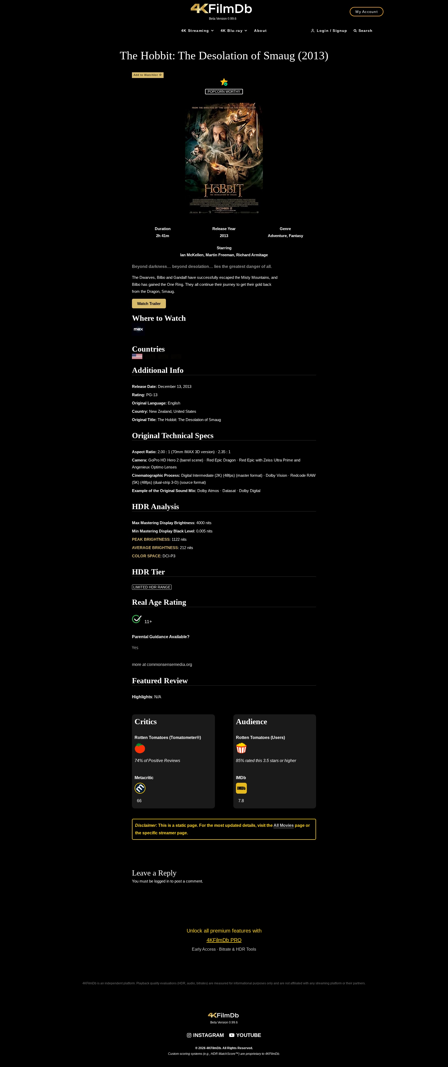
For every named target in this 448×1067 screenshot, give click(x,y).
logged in (161, 881)
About (260, 31)
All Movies (284, 825)
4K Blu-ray (232, 31)
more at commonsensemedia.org (162, 664)
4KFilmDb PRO (224, 940)
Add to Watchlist (146, 74)
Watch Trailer (149, 303)
